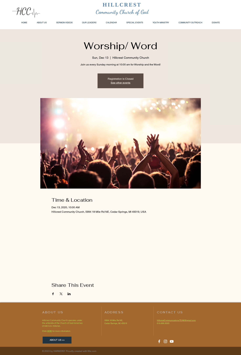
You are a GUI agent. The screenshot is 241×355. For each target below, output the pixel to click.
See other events (120, 82)
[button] (190, 23)
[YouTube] (171, 341)
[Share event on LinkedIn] (69, 294)
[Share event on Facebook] (53, 294)
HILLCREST (122, 5)
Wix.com (92, 351)
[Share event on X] (61, 294)
